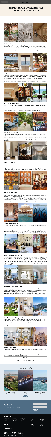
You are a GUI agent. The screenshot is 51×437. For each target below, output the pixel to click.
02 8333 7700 (15, 420)
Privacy (19, 435)
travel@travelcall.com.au (7, 421)
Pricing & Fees (42, 425)
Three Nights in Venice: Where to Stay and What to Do (11, 394)
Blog (40, 423)
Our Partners (42, 420)
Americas (32, 420)
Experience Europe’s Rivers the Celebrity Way (25, 394)
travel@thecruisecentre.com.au (23, 421)
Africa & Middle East (34, 423)
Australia (32, 424)
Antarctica (32, 425)
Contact (41, 424)
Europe (32, 419)
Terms (22, 435)
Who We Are (42, 419)
